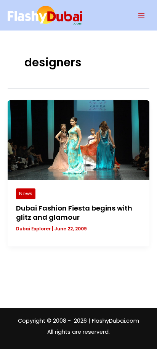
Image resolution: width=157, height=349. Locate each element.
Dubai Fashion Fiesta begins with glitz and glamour (74, 212)
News (25, 193)
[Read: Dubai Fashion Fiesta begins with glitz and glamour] (78, 139)
